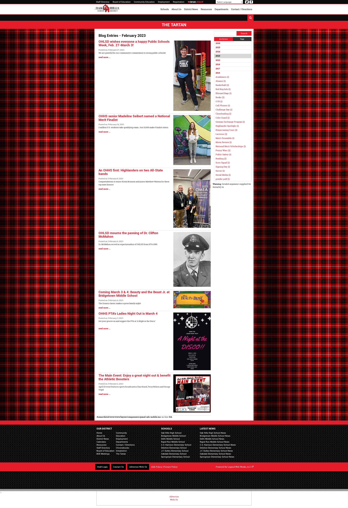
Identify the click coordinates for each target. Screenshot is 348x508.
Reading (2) (221, 158)
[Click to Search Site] (250, 18)
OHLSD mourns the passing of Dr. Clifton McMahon (128, 234)
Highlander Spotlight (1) (227, 125)
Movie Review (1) (224, 142)
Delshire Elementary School (174, 448)
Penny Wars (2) (223, 150)
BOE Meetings (103, 454)
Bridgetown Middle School (173, 436)
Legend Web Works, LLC (239, 466)
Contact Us (118, 466)
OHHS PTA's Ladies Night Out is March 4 (128, 313)
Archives (223, 39)
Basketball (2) (222, 85)
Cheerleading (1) (223, 113)
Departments (122, 442)
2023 (218, 55)
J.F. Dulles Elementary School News (216, 451)
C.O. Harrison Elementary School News (218, 445)
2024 (218, 51)
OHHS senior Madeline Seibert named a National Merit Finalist (134, 118)
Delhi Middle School (170, 439)
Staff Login (102, 466)
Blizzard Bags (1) (224, 93)
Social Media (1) (223, 174)
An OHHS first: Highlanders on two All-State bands (131, 172)
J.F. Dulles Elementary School (174, 451)
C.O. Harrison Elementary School (176, 445)
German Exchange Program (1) (230, 121)
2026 (218, 43)
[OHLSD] (107, 8)
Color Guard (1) (223, 117)
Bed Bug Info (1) (223, 89)
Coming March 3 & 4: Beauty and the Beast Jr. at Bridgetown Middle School (134, 294)
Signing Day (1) (223, 166)
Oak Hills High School (171, 433)
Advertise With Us (138, 466)
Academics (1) (222, 77)
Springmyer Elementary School (175, 457)
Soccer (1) (220, 170)
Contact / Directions (125, 445)
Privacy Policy (171, 466)
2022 (218, 60)
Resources (101, 445)
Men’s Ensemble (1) (225, 138)
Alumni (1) (221, 81)
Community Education (144, 2)
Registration (178, 2)
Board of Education (122, 2)
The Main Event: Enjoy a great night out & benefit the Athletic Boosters (134, 377)
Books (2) (220, 97)
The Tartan (121, 454)
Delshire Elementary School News (215, 448)
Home (99, 433)
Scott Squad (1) (223, 162)
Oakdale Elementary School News (215, 454)
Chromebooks (122, 448)
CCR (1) (219, 101)
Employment (164, 2)
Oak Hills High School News (213, 433)
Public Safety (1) (223, 154)
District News (103, 439)
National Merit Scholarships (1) (231, 146)
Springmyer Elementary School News (217, 457)
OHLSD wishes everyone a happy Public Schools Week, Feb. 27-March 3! (134, 43)
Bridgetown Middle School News (215, 436)
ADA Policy (156, 466)
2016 (218, 72)
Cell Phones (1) (223, 105)
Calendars (101, 442)
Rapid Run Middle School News (214, 442)
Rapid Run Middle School (173, 442)
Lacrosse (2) (221, 134)
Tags (242, 39)
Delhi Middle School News (212, 439)
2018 (218, 64)
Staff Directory (102, 2)
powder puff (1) (223, 179)
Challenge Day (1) (224, 109)
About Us (101, 436)
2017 (218, 68)
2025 (218, 47)
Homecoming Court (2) (226, 130)
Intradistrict (121, 451)
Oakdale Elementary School (174, 454)
